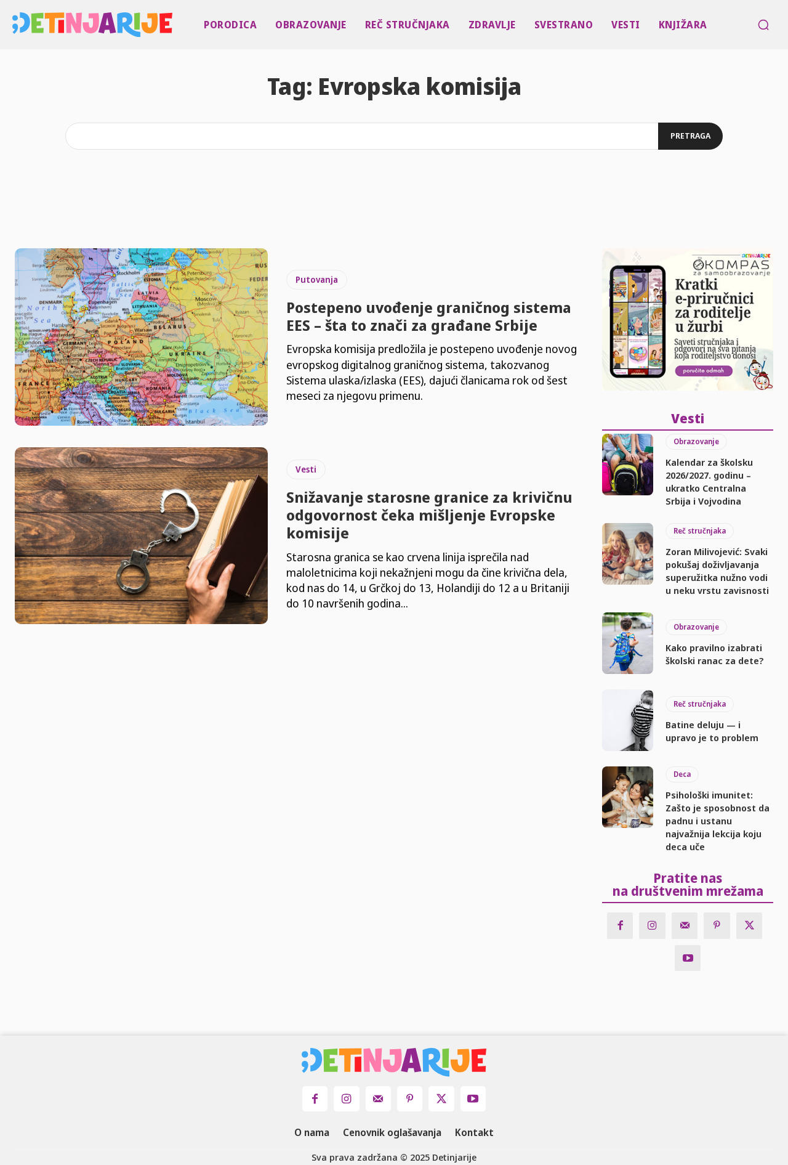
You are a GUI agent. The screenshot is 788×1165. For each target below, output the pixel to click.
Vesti (306, 469)
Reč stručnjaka (699, 531)
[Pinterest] (717, 925)
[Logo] (14, 24)
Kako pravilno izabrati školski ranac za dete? (714, 654)
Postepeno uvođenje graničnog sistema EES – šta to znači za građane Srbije (428, 316)
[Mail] (685, 925)
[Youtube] (688, 958)
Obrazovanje (696, 441)
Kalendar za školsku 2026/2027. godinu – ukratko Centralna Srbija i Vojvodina (709, 481)
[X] (749, 925)
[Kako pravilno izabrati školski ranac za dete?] (627, 643)
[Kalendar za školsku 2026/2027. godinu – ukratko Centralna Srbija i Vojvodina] (627, 464)
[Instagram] (652, 925)
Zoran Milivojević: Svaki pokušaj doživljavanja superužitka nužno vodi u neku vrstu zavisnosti (717, 570)
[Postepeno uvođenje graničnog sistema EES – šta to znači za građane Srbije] (141, 337)
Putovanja (317, 279)
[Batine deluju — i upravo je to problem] (627, 720)
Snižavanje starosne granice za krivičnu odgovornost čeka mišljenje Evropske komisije (429, 515)
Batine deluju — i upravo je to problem (711, 731)
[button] (763, 24)
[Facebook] (620, 925)
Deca (682, 774)
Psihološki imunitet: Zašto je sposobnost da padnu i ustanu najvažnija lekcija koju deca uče (717, 821)
